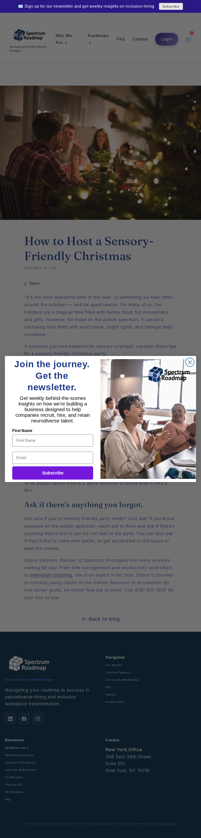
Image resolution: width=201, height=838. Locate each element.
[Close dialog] (190, 362)
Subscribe (171, 6)
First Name (22, 431)
